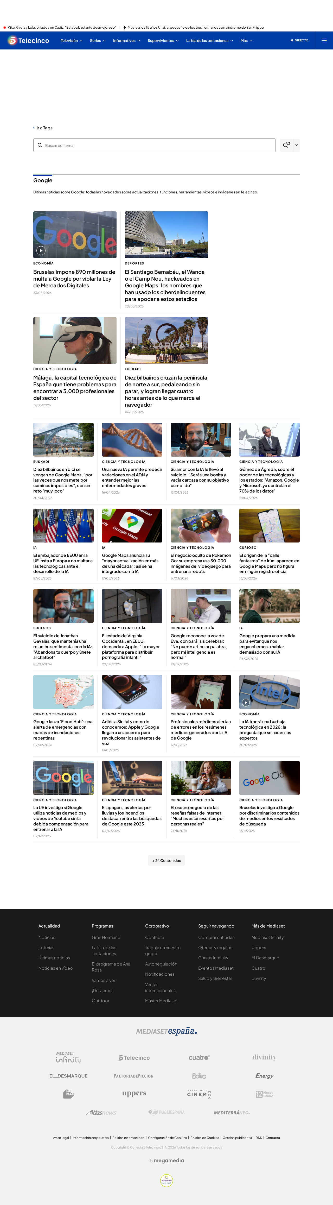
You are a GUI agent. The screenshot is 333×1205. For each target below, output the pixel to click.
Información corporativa (91, 1138)
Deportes (134, 263)
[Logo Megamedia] (169, 1160)
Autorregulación (161, 964)
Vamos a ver (103, 980)
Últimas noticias (54, 957)
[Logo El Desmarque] (68, 1076)
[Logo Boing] (199, 1075)
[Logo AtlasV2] (101, 1112)
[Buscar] (286, 145)
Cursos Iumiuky (213, 957)
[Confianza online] (166, 1185)
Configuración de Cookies (167, 1138)
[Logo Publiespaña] (166, 1112)
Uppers (259, 947)
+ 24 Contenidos (166, 860)
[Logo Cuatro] (199, 1057)
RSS (259, 1138)
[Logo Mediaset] (166, 1034)
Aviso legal (61, 1138)
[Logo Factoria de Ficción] (134, 1075)
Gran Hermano (106, 937)
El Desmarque (265, 957)
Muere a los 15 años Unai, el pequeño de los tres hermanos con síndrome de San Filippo (196, 28)
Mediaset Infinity (268, 937)
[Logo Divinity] (265, 1057)
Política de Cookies (204, 1138)
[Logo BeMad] (68, 1094)
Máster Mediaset (161, 1000)
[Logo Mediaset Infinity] (68, 1057)
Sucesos (42, 628)
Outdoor (100, 1000)
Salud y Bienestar (215, 978)
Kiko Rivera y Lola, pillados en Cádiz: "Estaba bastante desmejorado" (62, 28)
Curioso (248, 548)
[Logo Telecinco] (134, 1057)
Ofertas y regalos (215, 947)
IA (35, 548)
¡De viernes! (103, 990)
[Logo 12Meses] (264, 1094)
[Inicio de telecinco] (28, 40)
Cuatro (258, 968)
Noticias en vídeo (56, 968)
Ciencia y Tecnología (55, 369)
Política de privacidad (128, 1138)
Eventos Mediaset (216, 968)
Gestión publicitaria (237, 1138)
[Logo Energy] (264, 1075)
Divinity (259, 978)
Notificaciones (160, 974)
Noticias (47, 937)
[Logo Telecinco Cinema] (199, 1094)
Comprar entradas (216, 937)
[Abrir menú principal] (324, 40)
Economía (43, 263)
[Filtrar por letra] (296, 145)
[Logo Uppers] (134, 1094)
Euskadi (133, 369)
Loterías (46, 947)
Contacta (154, 937)
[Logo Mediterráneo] (232, 1112)
